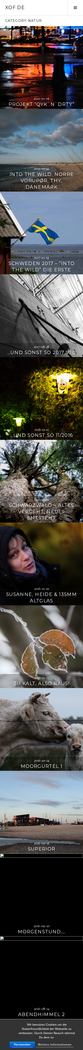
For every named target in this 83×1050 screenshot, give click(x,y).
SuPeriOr (41, 849)
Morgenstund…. (42, 932)
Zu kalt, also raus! (41, 683)
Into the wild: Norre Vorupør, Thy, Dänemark (41, 180)
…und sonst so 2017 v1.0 (41, 352)
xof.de (15, 7)
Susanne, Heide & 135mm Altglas (41, 598)
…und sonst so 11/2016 (41, 435)
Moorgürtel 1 (42, 766)
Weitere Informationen (55, 1044)
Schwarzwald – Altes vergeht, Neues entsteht (41, 511)
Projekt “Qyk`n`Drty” (42, 104)
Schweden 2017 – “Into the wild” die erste (42, 267)
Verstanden (22, 1044)
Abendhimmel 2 (41, 1014)
